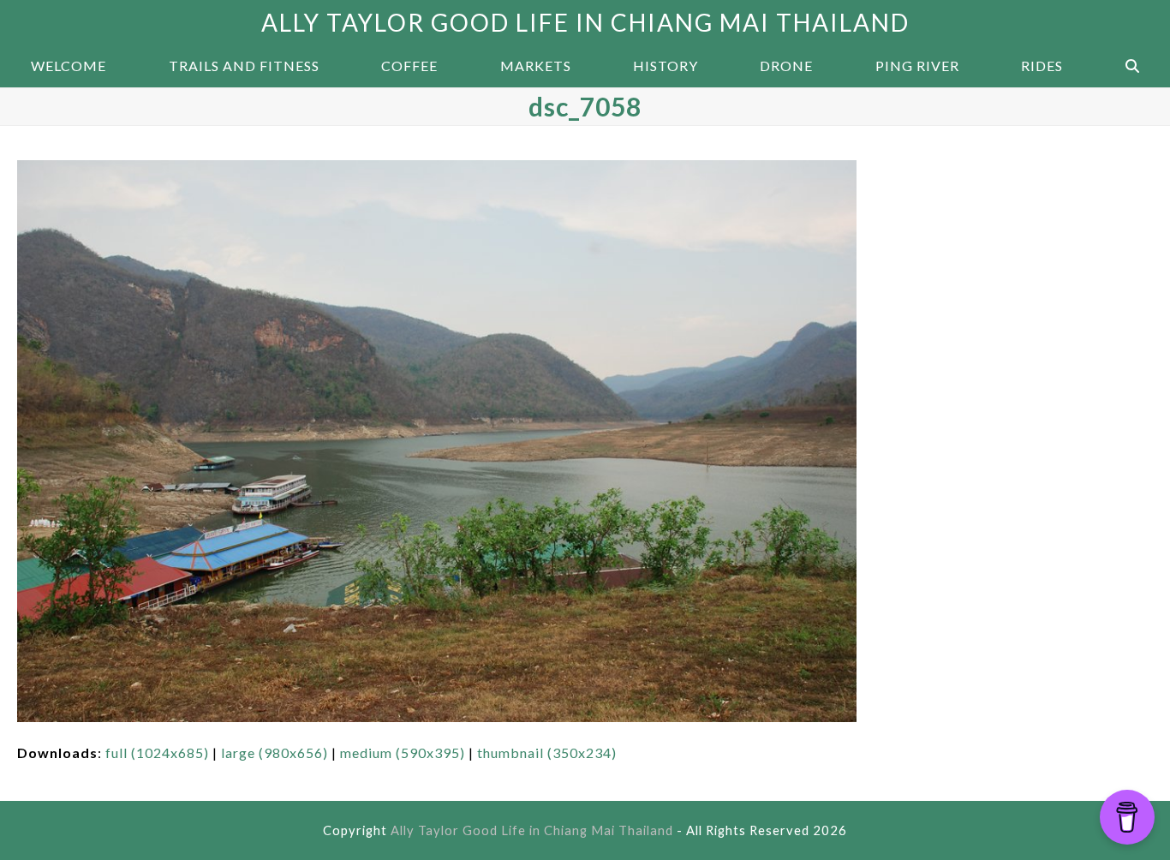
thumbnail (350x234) (547, 752)
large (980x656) (274, 752)
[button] (1132, 66)
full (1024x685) (157, 752)
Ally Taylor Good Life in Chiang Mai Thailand (585, 22)
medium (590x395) (402, 752)
